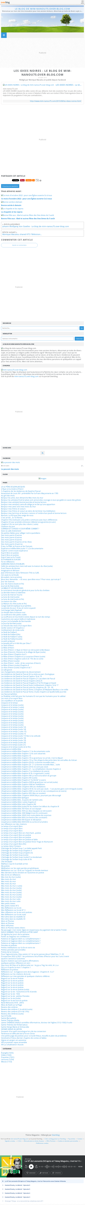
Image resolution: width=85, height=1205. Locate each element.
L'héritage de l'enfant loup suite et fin (16, 859)
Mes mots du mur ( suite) (11, 886)
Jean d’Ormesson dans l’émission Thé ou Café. (20, 573)
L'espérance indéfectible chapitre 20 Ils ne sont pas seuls (24, 767)
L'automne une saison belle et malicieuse (18, 619)
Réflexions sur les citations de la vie (15, 974)
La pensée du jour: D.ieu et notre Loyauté (18, 608)
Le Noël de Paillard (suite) (11, 639)
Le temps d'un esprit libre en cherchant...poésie (21, 833)
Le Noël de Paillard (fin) (10, 634)
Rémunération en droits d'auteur (34, 1141)
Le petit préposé (8, 641)
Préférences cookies (42, 1143)
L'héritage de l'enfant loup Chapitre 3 (16, 850)
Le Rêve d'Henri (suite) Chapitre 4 (15, 665)
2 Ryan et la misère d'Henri (12, 489)
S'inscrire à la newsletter (10, 186)
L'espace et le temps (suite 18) (13, 738)
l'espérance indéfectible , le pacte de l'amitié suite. (22, 800)
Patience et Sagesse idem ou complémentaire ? (20, 939)
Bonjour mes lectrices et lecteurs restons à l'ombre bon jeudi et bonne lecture (33, 513)
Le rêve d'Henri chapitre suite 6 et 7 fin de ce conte (22, 659)
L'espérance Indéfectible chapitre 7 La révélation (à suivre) (25, 771)
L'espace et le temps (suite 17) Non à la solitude (20, 736)
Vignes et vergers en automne (13, 1040)
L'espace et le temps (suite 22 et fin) (16, 747)
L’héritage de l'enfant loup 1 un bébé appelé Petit (21, 848)
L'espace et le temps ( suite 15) (13, 731)
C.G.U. (20, 1141)
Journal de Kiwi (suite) (10, 586)
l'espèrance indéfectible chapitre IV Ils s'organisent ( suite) (25, 773)
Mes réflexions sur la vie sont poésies (16, 912)
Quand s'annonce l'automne (13, 958)
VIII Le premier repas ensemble (14, 1042)
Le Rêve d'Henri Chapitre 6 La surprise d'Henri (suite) (23, 656)
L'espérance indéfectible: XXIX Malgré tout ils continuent (24, 813)
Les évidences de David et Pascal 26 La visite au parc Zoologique (27, 674)
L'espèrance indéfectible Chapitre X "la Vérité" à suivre (23, 780)
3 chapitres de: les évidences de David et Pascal (21, 491)
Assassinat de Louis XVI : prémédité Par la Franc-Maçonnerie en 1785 (29, 493)
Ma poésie (5, 866)
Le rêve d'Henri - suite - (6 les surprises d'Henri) (21, 663)
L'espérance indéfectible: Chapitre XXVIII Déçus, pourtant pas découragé (31, 795)
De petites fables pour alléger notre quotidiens (20, 533)
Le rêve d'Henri (7, 645)
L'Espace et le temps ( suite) (12, 707)
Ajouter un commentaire (19, 245)
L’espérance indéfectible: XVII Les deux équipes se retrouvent (26, 811)
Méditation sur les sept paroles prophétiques (20, 868)
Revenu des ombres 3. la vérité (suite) (16, 1009)
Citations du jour (8, 526)
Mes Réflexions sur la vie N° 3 (13, 910)
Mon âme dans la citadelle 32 (13, 916)
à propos (58, 1173)
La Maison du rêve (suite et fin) (14, 603)
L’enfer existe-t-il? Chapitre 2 (12, 628)
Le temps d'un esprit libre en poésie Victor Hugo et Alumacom (27, 842)
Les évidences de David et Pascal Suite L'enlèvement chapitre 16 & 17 (29, 685)
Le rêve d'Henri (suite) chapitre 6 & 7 (16, 667)
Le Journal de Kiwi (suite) (11, 623)
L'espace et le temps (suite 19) (13, 740)
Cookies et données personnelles (68, 1141)
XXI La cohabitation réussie (12, 1044)
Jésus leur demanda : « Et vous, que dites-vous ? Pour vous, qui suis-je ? (31, 579)
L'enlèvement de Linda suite (12, 630)
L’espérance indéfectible (11, 749)
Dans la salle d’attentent (11, 531)
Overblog (56, 1135)
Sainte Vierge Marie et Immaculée (15, 1027)
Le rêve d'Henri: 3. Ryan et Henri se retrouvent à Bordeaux (25, 650)
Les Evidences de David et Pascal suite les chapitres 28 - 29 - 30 (27, 687)
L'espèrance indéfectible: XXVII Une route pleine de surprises (26, 815)
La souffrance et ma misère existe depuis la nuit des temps (25, 617)
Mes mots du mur (8, 879)
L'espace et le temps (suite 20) (13, 742)
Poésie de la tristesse (10, 952)
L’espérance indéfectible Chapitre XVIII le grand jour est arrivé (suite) (29, 782)
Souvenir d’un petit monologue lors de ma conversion (23, 1031)
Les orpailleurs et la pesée (12, 700)
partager (45, 1173)
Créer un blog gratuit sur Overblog (55, 1139)
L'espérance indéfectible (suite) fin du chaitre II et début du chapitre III (30, 806)
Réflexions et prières (9, 969)
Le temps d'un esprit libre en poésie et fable (19, 839)
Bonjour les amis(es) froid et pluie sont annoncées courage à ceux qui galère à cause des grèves (41, 500)
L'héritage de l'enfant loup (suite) (14, 855)
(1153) (6, 1061)
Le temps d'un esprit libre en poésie (16, 835)
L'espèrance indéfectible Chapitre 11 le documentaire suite (25, 751)
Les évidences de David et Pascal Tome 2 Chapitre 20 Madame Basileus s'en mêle (34, 689)
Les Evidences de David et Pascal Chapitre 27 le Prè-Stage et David (28, 683)
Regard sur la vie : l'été (10, 994)
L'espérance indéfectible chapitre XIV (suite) (19, 778)
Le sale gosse (6, 670)
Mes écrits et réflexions (10, 875)
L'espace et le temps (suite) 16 (13, 733)
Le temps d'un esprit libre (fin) (13, 844)
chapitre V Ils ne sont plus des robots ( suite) (19, 524)
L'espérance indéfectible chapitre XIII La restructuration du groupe (28, 775)
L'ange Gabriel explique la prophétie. (16, 606)
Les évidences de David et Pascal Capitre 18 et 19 (21, 676)
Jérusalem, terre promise (11, 577)
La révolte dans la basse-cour (13, 612)
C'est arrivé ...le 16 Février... (12, 517)
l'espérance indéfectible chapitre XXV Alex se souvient (23, 793)
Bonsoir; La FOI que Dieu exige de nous (17, 515)
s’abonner (32, 1173)
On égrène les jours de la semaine (15, 934)
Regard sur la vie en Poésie (12, 978)
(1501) (7, 1057)
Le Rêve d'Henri (7, 647)
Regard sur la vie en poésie (12, 980)
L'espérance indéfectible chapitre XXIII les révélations (23, 784)
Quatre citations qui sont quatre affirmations (20, 961)
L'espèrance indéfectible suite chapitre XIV (18, 804)
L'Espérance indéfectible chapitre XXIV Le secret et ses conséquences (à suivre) (33, 791)
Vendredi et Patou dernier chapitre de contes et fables (23, 1038)
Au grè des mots (8, 495)
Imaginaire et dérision (10, 570)
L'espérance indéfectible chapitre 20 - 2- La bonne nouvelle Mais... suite (30, 764)
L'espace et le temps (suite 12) (13, 727)
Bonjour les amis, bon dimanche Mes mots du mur (22, 498)
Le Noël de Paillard (9, 632)
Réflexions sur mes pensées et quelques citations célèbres (25, 976)
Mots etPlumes (7, 925)
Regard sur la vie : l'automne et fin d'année (19, 991)
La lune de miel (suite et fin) (12, 599)
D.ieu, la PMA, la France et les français (16, 546)
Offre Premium (51, 1141)
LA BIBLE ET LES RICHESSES (12, 588)
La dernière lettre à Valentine (13, 592)
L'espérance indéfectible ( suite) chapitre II (18, 802)
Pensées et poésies (9, 945)
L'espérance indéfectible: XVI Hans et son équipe (21, 808)
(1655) (7, 1053)
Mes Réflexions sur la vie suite (13, 914)
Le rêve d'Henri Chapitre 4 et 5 (13, 654)
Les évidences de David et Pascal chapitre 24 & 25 (21, 681)
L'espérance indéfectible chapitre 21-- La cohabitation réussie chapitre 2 (31, 769)
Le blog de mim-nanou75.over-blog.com (42, 8)
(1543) (6, 1055)
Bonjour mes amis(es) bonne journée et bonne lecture (23, 502)
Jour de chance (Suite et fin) (12, 584)
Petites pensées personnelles (13, 950)
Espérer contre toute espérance (14, 550)
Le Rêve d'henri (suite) (10, 661)
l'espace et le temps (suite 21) (13, 745)
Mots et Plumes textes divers (13, 928)
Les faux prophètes (9, 694)
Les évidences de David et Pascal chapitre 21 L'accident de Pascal (28, 678)
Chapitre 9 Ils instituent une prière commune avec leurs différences (29, 520)
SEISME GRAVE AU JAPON (11, 1029)
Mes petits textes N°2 (10, 905)
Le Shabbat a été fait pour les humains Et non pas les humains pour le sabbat (33, 696)
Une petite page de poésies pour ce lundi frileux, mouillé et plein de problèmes (34, 1036)
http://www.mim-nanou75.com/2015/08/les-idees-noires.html (55, 101)
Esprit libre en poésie (10, 553)
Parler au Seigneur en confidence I (15, 936)
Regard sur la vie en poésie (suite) (15, 989)
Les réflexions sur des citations (14, 824)
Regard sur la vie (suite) (11, 998)
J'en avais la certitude (10, 575)
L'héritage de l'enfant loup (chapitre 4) (17, 853)
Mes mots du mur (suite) (11, 888)
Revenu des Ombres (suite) (12, 1014)
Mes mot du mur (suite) (11, 877)
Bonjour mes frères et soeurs (13, 509)
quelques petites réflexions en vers (15, 963)
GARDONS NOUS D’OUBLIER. (13, 564)
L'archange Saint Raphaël (11, 610)
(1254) (7, 1059)
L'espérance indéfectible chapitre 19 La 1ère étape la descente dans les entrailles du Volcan (39, 760)
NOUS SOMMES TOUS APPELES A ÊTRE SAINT (19, 932)
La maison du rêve (8, 601)
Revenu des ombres (9, 1007)
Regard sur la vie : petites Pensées (15, 996)
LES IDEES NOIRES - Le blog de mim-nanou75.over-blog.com (69, 85)
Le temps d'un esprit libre (11, 826)
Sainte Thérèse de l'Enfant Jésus (14, 1025)
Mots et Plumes (7, 921)
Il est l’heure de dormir (10, 568)
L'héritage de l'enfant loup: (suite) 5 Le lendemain (21, 857)
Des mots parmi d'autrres (12, 544)
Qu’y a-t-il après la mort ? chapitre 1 (16, 967)
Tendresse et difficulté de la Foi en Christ (18, 1033)
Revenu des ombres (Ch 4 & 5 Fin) (15, 1011)
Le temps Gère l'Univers (11, 846)
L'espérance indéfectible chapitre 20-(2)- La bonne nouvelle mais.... (28, 762)
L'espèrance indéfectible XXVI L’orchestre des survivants (24, 817)
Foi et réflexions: (8, 561)
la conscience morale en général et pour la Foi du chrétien (25, 590)
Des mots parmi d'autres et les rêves (16, 542)
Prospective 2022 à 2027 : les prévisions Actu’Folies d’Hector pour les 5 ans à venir (35, 956)
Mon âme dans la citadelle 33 (13, 919)
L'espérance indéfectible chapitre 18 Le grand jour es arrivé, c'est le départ (32, 758)
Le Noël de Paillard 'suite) (11, 636)
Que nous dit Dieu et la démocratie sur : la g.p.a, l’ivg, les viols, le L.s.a (29, 965)
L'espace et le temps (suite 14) (13, 729)
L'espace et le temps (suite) (12, 705)
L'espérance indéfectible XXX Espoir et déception (21, 819)
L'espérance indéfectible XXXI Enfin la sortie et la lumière (24, 822)
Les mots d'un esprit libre (11, 698)
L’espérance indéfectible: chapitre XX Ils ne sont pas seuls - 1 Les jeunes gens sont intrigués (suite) (41, 789)
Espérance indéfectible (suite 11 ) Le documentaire (22, 548)
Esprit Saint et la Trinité (10, 557)
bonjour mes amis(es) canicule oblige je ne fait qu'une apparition (28, 504)
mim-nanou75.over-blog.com (26, 376)
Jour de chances (7, 581)
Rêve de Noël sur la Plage (11, 1005)
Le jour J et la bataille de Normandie (16, 621)
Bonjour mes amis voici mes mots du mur (18, 506)
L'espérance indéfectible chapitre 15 (16, 756)
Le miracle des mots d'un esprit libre (16, 625)
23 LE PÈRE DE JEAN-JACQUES (13, 487)
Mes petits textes (8, 903)
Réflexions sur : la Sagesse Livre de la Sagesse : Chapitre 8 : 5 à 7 (27, 972)
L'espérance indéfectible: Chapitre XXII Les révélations (23, 786)
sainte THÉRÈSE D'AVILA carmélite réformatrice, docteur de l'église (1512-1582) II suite (36, 1022)
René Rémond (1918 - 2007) (12, 1002)
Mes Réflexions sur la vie (11, 908)
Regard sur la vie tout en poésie (14, 1000)
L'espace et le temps (9, 703)
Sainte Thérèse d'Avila (10, 1020)
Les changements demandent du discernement (21, 672)
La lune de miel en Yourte (11, 595)
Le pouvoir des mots (10, 469)
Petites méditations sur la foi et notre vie (18, 947)
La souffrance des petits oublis (14, 614)
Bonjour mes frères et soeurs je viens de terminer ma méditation (28, 511)
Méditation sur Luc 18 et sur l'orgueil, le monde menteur (24, 870)
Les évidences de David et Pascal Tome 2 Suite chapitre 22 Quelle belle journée (33, 692)
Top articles (71, 1139)
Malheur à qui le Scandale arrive (14, 864)
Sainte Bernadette (8, 1018)
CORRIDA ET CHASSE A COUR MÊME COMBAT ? (20, 528)
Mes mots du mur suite (10, 899)
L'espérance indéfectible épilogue (15, 797)
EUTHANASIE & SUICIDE (11, 559)
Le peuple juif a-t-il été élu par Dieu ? (16, 643)
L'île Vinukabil (6, 861)
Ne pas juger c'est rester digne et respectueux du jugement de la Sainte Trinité (34, 930)
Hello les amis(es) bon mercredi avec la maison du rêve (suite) (27, 566)
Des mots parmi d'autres (11, 535)
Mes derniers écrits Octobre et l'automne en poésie (22, 872)
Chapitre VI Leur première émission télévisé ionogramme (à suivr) (28, 522)
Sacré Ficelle (6, 1016)
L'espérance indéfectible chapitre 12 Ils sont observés (23, 753)
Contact (80, 1139)
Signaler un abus (10, 1141)
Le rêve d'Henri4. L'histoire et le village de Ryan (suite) (23, 652)
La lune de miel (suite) (10, 597)
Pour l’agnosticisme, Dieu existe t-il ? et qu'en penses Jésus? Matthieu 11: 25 (32, 954)
